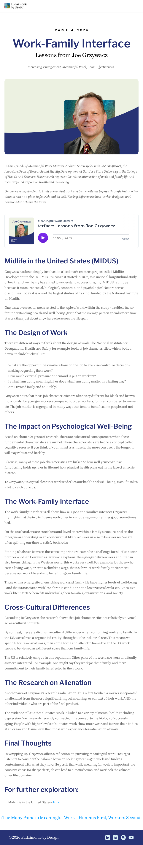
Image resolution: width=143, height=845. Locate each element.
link (56, 802)
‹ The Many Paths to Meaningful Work (38, 817)
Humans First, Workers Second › (110, 817)
